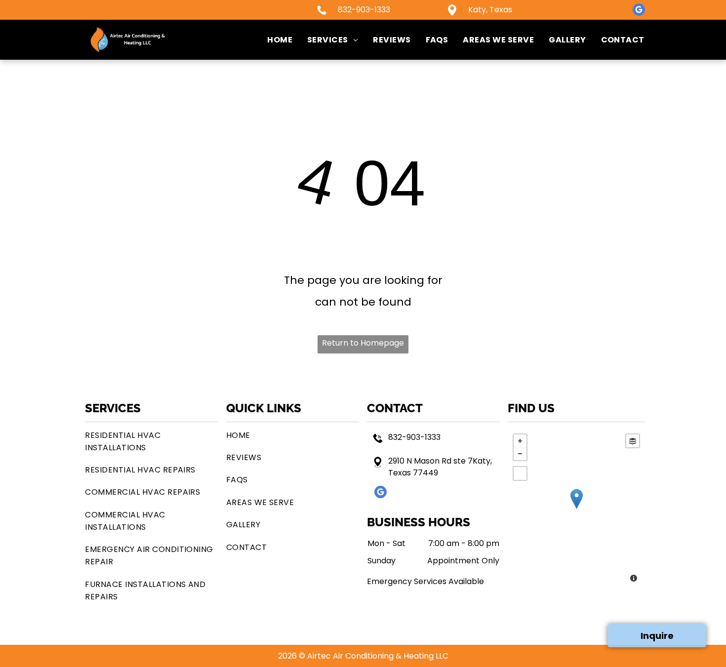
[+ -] (576, 509)
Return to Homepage (363, 343)
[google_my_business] (639, 10)
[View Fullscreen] (520, 473)
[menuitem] (272, 40)
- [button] (520, 453)
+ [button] (520, 440)
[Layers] (632, 440)
